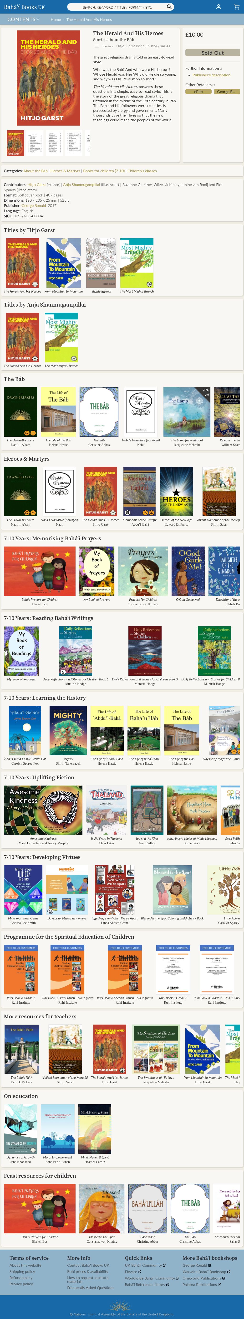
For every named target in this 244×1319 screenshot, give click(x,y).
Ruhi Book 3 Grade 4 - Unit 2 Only (217, 998)
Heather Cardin (95, 1162)
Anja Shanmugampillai (81, 184)
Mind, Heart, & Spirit (95, 1157)
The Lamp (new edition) (187, 440)
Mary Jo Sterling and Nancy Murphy (43, 843)
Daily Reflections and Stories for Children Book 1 (76, 679)
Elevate (131, 1272)
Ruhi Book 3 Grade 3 (173, 998)
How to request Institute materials (87, 1279)
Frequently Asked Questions (90, 1288)
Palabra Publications (200, 1285)
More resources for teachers (40, 1016)
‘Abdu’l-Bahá (139, 524)
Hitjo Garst (36, 184)
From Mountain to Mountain (64, 291)
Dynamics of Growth (20, 1157)
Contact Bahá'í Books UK (88, 1265)
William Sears (230, 445)
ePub (198, 91)
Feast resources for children (40, 1176)
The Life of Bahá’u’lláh (144, 759)
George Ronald (228, 91)
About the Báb (35, 170)
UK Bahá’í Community (144, 1265)
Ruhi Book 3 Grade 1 (21, 998)
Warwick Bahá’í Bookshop (205, 1272)
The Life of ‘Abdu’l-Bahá (107, 759)
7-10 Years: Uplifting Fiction (39, 777)
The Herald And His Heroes (89, 19)
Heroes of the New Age (177, 520)
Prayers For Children (143, 599)
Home (56, 19)
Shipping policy (22, 1271)
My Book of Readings (21, 679)
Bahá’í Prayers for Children (40, 599)
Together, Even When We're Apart (114, 918)
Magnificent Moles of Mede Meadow (192, 838)
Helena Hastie (58, 445)
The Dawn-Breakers (20, 440)
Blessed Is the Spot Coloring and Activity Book (172, 918)
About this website (25, 1265)
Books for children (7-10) (104, 170)
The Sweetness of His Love (156, 1077)
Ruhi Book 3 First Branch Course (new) (67, 998)
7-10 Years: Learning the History (45, 698)
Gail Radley (147, 843)
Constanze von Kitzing (143, 604)
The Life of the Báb (58, 440)
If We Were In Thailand (106, 838)
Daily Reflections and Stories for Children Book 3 (145, 679)
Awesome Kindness (43, 838)
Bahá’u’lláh (147, 1237)
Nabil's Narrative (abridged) (141, 440)
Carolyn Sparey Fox (25, 763)
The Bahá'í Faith (21, 1077)
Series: (136, 46)
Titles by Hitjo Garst (29, 230)
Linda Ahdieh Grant (114, 923)
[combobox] (120, 7)
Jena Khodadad (20, 1162)
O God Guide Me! (188, 599)
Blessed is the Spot (102, 1237)
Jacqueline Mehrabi (187, 445)
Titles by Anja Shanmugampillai (45, 304)
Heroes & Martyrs (65, 170)
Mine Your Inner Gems (23, 918)
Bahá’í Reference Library (145, 1285)
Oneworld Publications (202, 1278)
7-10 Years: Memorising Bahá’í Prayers (52, 538)
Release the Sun (231, 440)
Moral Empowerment (57, 1157)
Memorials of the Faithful (140, 520)
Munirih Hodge (75, 684)
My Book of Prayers (96, 599)
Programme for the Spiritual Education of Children (69, 937)
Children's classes (142, 170)
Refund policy (21, 1278)
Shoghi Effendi (101, 291)
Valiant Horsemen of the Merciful (219, 520)
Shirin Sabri (219, 524)
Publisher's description (211, 75)
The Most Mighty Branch (137, 291)
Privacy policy (21, 1284)
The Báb (14, 379)
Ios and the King (147, 838)
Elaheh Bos (39, 604)
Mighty (68, 759)
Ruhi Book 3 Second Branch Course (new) (125, 998)
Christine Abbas (99, 445)
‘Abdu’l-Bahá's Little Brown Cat (25, 759)
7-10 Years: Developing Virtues (42, 857)
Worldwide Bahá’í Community (150, 1278)
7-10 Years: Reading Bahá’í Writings (48, 618)
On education (21, 1096)
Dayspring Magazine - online (66, 918)
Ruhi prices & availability (87, 1271)
